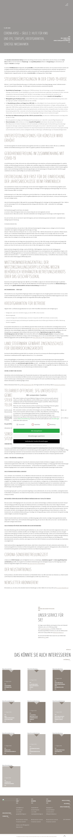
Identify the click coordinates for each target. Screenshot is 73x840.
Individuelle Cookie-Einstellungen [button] (36, 441)
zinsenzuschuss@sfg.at (59, 384)
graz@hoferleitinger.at (46, 629)
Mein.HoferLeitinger (6, 813)
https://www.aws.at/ (37, 337)
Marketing (52, 424)
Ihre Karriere (67, 803)
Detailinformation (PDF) (29, 384)
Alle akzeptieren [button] (36, 431)
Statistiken (37, 424)
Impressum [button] (45, 445)
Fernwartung (5, 816)
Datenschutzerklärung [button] (37, 445)
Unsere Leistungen (66, 800)
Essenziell (21, 424)
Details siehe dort (36, 328)
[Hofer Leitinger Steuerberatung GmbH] (7, 5)
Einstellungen (55, 418)
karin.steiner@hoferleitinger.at (62, 40)
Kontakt (55, 836)
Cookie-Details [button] (29, 445)
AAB (47, 836)
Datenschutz (44, 836)
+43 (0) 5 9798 (66, 39)
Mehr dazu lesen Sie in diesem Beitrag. (36, 563)
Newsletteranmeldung (65, 807)
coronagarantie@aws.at (49, 337)
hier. (22, 827)
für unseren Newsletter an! (62, 587)
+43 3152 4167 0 (50, 812)
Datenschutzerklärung (24, 418)
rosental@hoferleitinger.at (37, 814)
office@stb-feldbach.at (58, 632)
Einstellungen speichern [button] (36, 436)
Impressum (39, 836)
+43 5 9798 (18, 812)
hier (20, 384)
